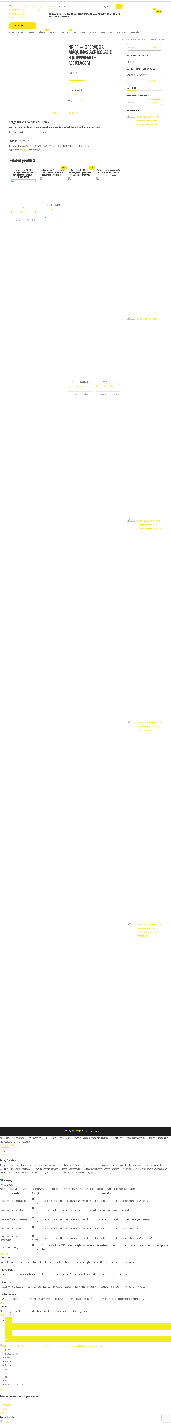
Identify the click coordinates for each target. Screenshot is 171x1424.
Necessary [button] (4, 1176)
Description (54, 112)
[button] (5, 1404)
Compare (77, 94)
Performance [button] (5, 1266)
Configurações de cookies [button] (10, 1145)
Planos (43, 31)
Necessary (7, 1180)
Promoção (66, 31)
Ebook (102, 32)
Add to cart (23, 212)
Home (11, 32)
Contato (92, 32)
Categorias (20, 25)
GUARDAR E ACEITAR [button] (7, 1315)
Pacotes (53, 32)
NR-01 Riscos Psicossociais (127, 32)
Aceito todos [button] (26, 1145)
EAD (110, 32)
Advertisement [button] (5, 1290)
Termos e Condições (157, 38)
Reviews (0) (74, 112)
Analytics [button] (3, 1278)
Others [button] (2, 1302)
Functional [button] (4, 1253)
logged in (23, 149)
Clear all (129, 81)
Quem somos (79, 32)
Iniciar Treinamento (77, 82)
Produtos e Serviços (26, 32)
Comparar (18, 220)
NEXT (2, 1389)
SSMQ (78, 1131)
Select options (108, 386)
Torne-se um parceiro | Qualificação (133, 38)
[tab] (56, 113)
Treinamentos (83, 100)
